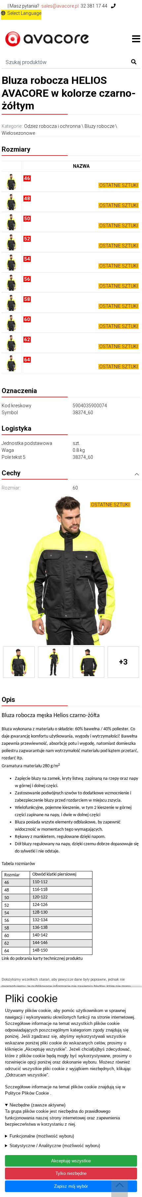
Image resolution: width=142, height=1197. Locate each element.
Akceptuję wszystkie (71, 1160)
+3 (123, 662)
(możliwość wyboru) (42, 1136)
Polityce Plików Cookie (27, 1093)
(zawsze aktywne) (37, 1105)
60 (75, 487)
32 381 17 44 (94, 6)
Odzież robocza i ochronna (52, 126)
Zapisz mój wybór (71, 1186)
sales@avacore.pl (60, 6)
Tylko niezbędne (71, 1173)
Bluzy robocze (99, 126)
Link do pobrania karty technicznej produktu (42, 958)
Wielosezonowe (18, 133)
